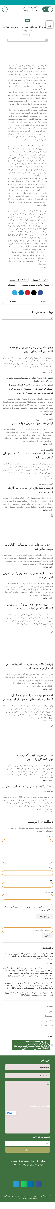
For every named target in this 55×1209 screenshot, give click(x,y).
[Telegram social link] (21, 2)
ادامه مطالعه (48, 372)
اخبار (27, 20)
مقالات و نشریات (46, 1025)
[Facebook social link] (33, 2)
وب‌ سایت (49, 892)
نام (51, 868)
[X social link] (30, 2)
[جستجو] (5, 9)
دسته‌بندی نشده (47, 1021)
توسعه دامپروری (39, 280)
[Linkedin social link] (24, 2)
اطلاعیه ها (49, 1016)
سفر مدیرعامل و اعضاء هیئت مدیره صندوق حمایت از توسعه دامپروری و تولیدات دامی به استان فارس (31, 388)
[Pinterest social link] (27, 2)
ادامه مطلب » (44, 1067)
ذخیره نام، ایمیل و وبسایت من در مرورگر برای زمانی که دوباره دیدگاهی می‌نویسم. (28, 908)
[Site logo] (27, 9)
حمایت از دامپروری (17, 280)
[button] (39, 1184)
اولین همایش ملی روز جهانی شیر (32, 423)
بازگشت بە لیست (27, 301)
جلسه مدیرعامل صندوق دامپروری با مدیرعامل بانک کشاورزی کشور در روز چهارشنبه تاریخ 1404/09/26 (29, 994)
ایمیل (50, 880)
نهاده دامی (11, 285)
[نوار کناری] (51, 1205)
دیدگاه (50, 836)
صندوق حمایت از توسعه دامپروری (35, 285)
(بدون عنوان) (48, 963)
